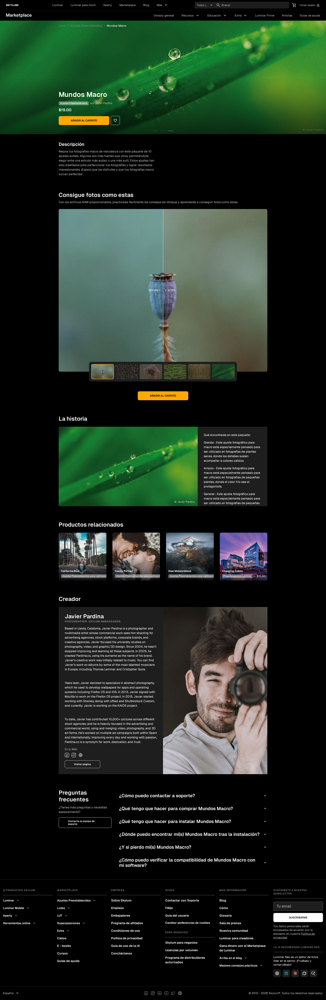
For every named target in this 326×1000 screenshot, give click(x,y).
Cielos (61, 938)
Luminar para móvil (83, 5)
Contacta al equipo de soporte (81, 823)
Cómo (223, 908)
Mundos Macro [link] (116, 25)
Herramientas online (19, 923)
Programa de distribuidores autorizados (185, 960)
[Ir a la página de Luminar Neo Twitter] (173, 993)
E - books (64, 946)
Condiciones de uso (125, 931)
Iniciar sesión (310, 5)
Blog (146, 5)
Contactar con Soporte (182, 900)
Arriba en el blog (233, 958)
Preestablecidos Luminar (237, 576)
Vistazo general (164, 15)
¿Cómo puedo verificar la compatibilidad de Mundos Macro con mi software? (193, 862)
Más (162, 5)
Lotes (64, 908)
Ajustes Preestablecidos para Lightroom (84, 576)
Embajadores (120, 916)
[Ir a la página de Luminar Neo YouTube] (166, 993)
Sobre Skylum (121, 900)
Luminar (57, 5)
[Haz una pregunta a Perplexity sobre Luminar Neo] (286, 973)
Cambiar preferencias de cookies (187, 923)
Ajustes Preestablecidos (86, 25)
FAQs (169, 908)
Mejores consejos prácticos (241, 965)
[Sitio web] (80, 755)
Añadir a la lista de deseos (82, 552)
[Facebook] (67, 755)
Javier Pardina (103, 103)
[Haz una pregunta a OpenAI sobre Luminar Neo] (277, 973)
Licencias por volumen (181, 950)
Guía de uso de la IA (125, 946)
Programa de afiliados (127, 923)
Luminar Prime (264, 15)
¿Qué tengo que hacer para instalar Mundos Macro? (193, 821)
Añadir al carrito (84, 120)
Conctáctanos (121, 953)
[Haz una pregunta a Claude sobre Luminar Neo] (295, 973)
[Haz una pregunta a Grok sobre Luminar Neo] (304, 973)
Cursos (62, 953)
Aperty (107, 5)
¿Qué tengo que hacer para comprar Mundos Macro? (193, 808)
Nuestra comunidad (233, 931)
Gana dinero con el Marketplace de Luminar (242, 948)
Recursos (190, 15)
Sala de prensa (230, 923)
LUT (62, 915)
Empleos (117, 908)
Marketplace (127, 5)
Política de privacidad (126, 938)
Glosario (225, 916)
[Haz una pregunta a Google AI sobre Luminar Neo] (313, 973)
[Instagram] (74, 755)
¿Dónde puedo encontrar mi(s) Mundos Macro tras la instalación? (193, 834)
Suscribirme (298, 917)
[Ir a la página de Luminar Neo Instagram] (153, 993)
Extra (241, 15)
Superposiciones (71, 923)
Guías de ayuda (310, 15)
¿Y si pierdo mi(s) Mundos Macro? (193, 847)
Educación (217, 15)
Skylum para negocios (181, 943)
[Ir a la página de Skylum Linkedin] (159, 993)
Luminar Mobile (16, 908)
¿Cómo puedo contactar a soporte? (193, 796)
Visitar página (82, 764)
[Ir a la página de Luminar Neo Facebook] (146, 993)
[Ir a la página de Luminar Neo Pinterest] (180, 993)
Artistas (287, 15)
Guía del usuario (177, 916)
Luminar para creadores (236, 938)
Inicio (62, 25)
